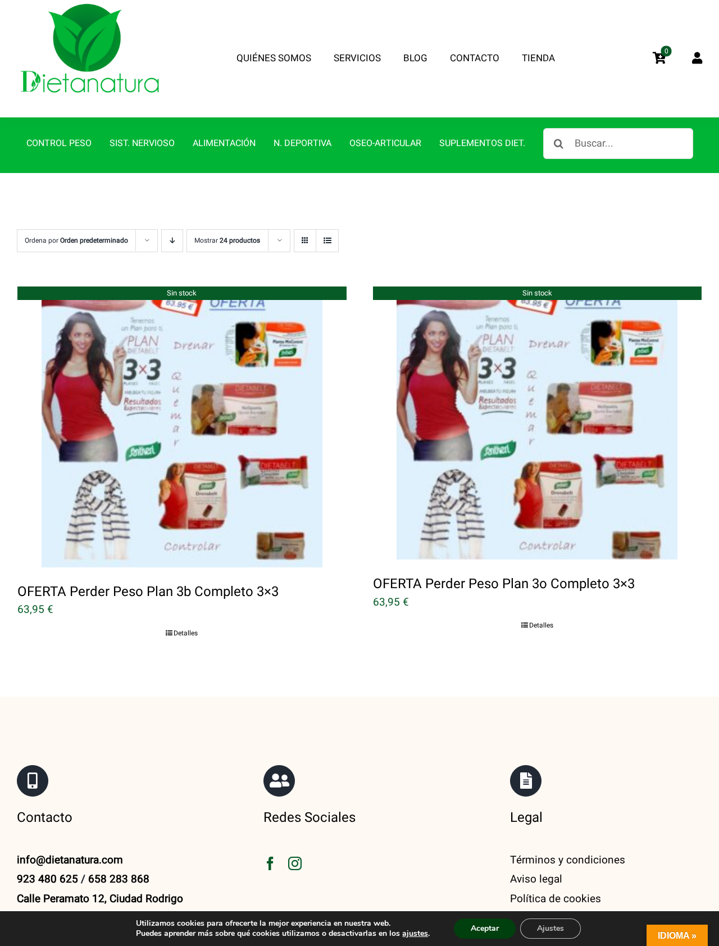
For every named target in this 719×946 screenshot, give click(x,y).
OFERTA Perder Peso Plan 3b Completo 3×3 (148, 592)
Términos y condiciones (567, 860)
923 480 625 (47, 879)
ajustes (415, 934)
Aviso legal (536, 879)
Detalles (186, 633)
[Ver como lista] (327, 241)
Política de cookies (555, 899)
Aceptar (485, 928)
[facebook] (270, 863)
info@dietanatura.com (70, 860)
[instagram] (295, 863)
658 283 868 (118, 879)
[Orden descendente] (172, 240)
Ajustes (550, 928)
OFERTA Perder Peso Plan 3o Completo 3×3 (504, 584)
